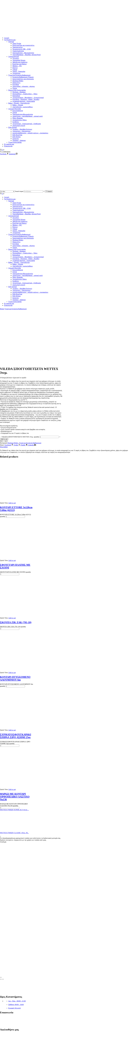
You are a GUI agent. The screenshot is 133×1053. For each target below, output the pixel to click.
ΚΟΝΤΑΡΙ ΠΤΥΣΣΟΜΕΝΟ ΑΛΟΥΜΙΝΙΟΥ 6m (15, 678)
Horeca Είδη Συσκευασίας (17, 90)
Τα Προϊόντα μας (9, 40)
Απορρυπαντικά (13, 56)
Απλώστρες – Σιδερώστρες (21, 131)
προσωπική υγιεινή (18, 125)
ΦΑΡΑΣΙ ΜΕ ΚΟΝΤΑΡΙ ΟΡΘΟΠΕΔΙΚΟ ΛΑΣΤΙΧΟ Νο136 (15, 796)
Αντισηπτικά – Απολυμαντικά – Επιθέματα (26, 124)
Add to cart (4, 439)
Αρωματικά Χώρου (18, 60)
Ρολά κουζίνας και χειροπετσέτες (23, 45)
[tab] (66, 447)
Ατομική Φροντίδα (14, 109)
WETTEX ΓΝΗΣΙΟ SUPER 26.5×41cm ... (14, 810)
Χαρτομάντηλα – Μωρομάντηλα (23, 53)
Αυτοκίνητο (16, 73)
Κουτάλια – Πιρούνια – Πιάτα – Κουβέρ (25, 99)
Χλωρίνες (15, 58)
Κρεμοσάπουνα (17, 110)
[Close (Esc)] (1, 977)
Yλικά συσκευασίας (15, 142)
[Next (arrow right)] (3, 979)
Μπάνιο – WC (17, 66)
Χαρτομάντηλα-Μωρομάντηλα (22, 114)
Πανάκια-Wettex (17, 81)
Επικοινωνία (8, 146)
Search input (19, 191)
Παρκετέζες (16, 83)
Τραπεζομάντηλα (18, 51)
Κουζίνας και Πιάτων (19, 64)
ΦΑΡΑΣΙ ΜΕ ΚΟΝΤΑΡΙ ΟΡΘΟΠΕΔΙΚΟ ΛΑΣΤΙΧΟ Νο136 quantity (14, 805)
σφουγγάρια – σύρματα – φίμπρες (23, 86)
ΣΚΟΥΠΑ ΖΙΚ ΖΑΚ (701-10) (15, 622)
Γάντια (14, 88)
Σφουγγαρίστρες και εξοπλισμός (23, 79)
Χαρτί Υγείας (16, 43)
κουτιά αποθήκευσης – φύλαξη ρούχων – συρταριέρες (30, 133)
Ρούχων (15, 68)
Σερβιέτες (15, 122)
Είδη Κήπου (16, 137)
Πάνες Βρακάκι (17, 118)
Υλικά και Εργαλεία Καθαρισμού (19, 75)
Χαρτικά (11, 41)
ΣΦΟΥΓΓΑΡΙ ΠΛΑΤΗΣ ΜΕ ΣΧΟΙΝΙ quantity (15, 572)
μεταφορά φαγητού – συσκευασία (23, 101)
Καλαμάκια (16, 96)
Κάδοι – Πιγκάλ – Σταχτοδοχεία (19, 103)
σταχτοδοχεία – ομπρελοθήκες (22, 107)
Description (4, 447)
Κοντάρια (15, 84)
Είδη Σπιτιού (12, 127)
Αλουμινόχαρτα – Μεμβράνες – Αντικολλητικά (28, 97)
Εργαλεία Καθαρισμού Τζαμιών (23, 77)
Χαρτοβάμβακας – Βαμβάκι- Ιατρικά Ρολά (26, 55)
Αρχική (6, 38)
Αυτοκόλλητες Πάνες (19, 120)
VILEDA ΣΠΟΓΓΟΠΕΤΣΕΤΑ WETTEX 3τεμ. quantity (20, 437)
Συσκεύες (15, 138)
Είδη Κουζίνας (17, 135)
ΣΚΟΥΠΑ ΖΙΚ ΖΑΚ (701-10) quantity (13, 627)
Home (2, 309)
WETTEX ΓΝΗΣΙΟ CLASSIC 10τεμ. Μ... (14, 833)
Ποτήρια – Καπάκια (18, 92)
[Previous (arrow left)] (1, 979)
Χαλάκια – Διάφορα (19, 140)
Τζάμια (14, 69)
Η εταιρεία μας (9, 144)
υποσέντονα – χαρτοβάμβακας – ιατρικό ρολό (27, 116)
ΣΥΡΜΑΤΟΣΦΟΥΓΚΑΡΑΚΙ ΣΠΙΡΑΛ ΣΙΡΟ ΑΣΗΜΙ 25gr (15, 736)
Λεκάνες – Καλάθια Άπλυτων (22, 129)
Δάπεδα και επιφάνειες (19, 62)
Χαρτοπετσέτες (17, 47)
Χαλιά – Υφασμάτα (18, 71)
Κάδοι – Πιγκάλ (17, 105)
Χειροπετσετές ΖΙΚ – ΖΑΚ (21, 49)
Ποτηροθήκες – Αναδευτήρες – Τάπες (24, 94)
